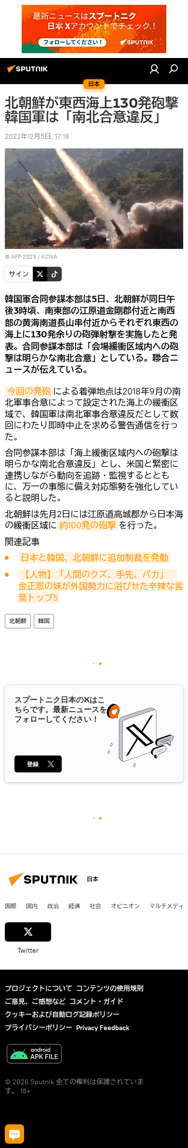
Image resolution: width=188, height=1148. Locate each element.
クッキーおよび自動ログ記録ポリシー (62, 1014)
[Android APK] (34, 1055)
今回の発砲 (29, 391)
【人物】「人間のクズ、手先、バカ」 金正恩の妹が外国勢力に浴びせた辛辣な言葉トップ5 (100, 586)
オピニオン (125, 905)
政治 (53, 905)
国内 (32, 905)
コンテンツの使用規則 (110, 988)
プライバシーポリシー (38, 1027)
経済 (74, 905)
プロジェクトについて (38, 988)
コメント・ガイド (96, 1001)
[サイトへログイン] (154, 68)
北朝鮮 (18, 621)
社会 (95, 905)
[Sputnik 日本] (29, 72)
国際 (10, 905)
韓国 (44, 621)
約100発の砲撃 (87, 525)
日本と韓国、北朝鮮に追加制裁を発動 (94, 557)
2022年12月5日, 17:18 (37, 136)
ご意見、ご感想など (35, 1001)
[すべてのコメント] (14, 1134)
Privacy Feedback (102, 1027)
